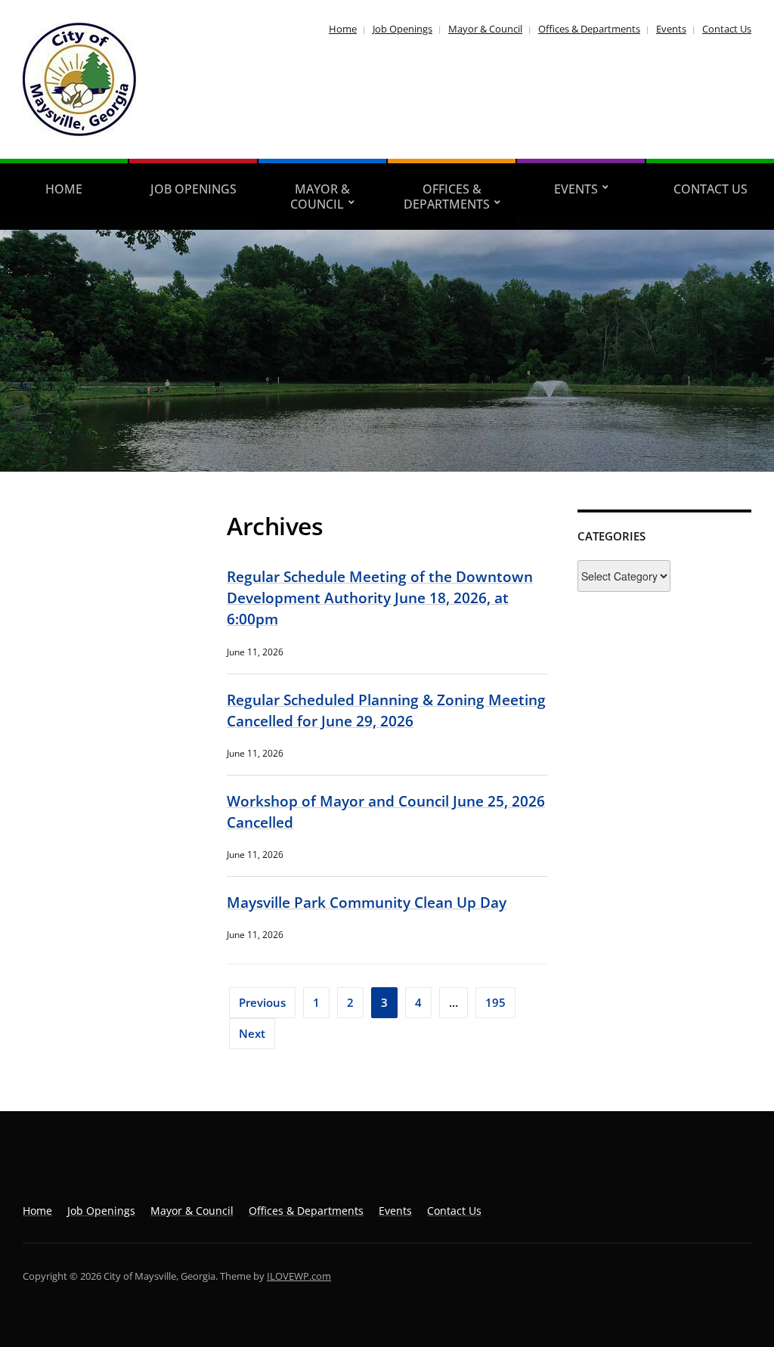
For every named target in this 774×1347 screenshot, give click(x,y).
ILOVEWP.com (299, 1276)
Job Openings (402, 29)
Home (343, 29)
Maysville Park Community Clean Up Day (366, 902)
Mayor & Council (485, 29)
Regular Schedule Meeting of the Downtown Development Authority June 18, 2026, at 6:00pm (380, 597)
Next (252, 1033)
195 (495, 1002)
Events (671, 29)
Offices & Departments (589, 29)
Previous (262, 1002)
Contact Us (726, 29)
